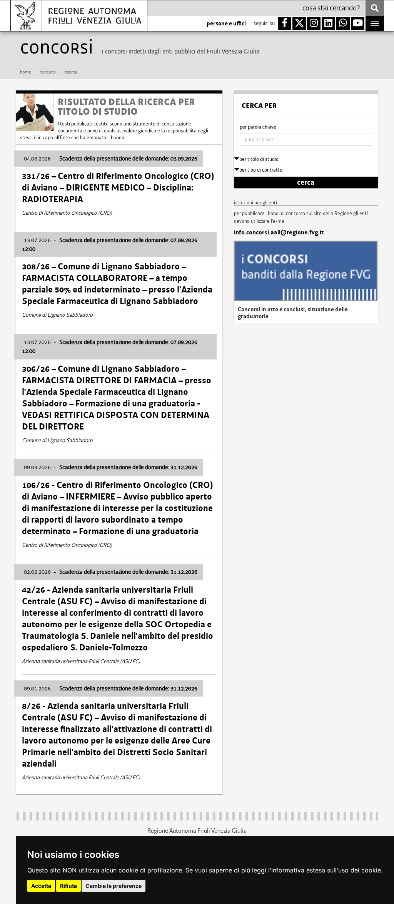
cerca (305, 182)
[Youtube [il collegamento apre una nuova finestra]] (357, 23)
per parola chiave (258, 127)
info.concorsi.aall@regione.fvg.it (279, 232)
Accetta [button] (41, 885)
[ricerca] (375, 8)
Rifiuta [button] (68, 885)
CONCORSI (48, 72)
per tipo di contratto (260, 170)
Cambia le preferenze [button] (113, 885)
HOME (25, 72)
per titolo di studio (259, 159)
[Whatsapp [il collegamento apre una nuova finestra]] (343, 23)
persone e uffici (226, 23)
